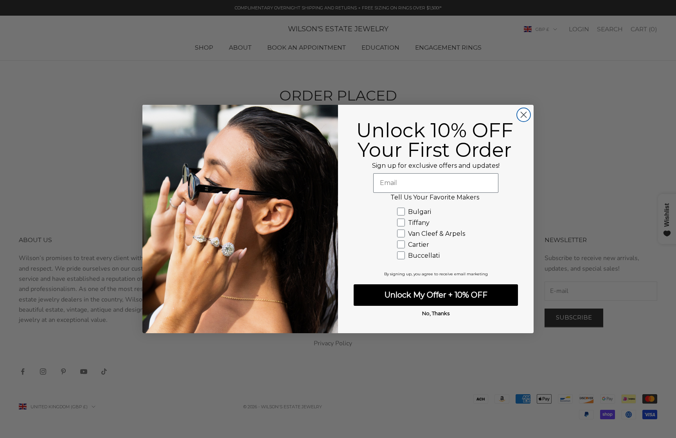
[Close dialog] (523, 115)
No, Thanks (435, 313)
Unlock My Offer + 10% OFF (436, 295)
